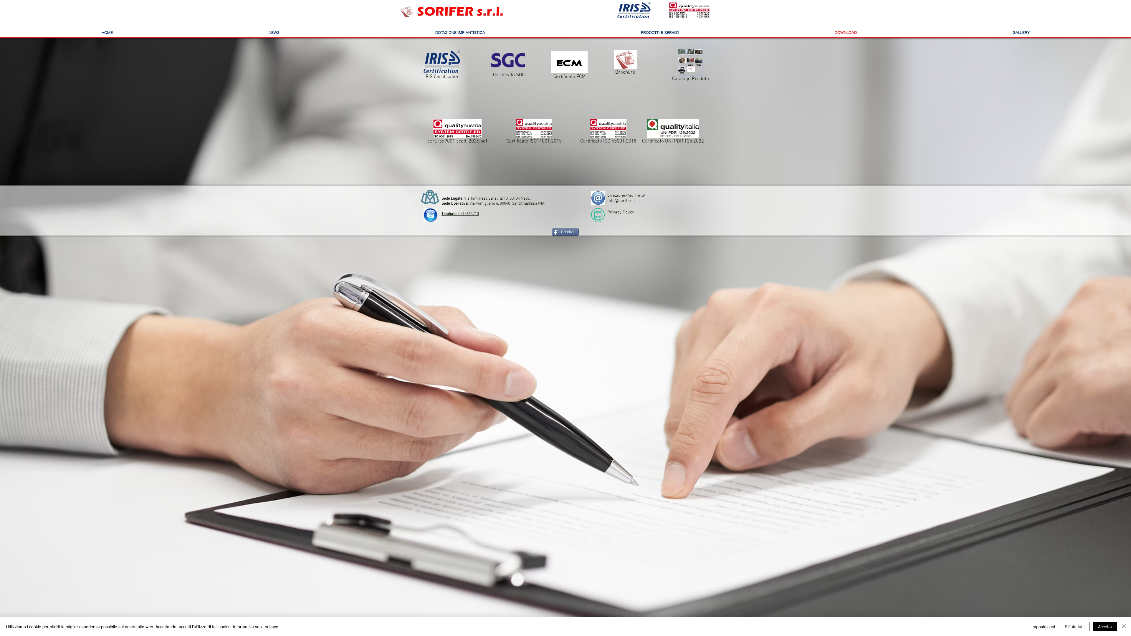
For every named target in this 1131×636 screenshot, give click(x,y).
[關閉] (1123, 626)
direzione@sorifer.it (626, 195)
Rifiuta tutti (1074, 627)
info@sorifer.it (621, 200)
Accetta (1105, 627)
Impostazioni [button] (1043, 627)
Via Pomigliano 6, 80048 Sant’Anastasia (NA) (507, 203)
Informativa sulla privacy (255, 627)
